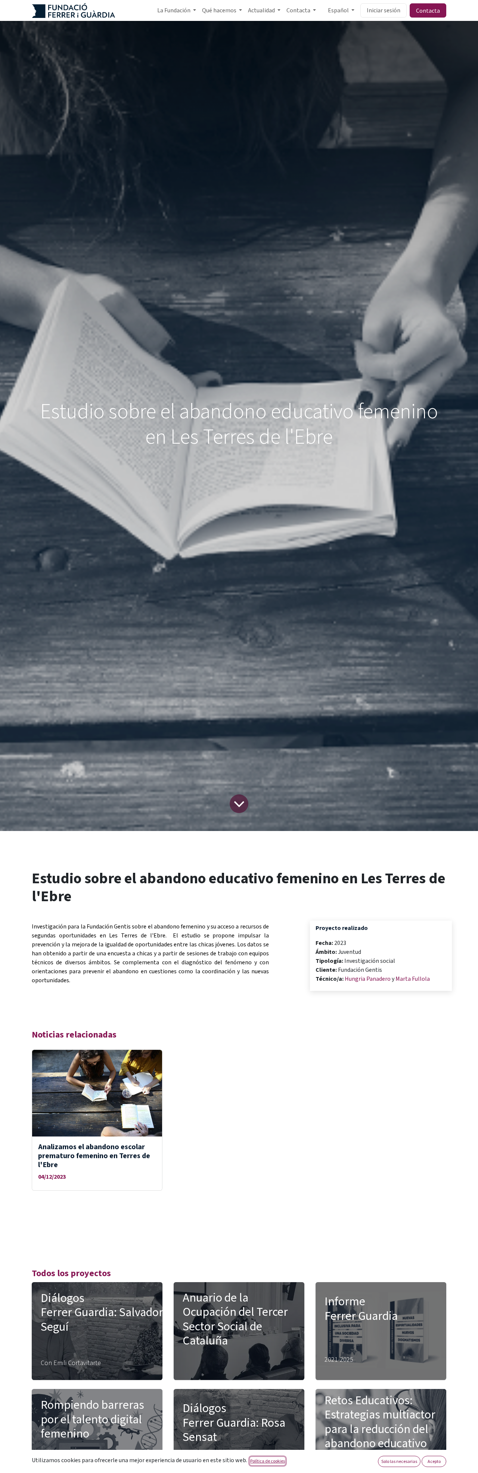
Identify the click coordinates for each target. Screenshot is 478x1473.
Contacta (428, 10)
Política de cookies (267, 1461)
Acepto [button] (434, 1461)
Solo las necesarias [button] (399, 1461)
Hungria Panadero (368, 979)
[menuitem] (176, 10)
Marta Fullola (412, 979)
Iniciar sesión (383, 10)
